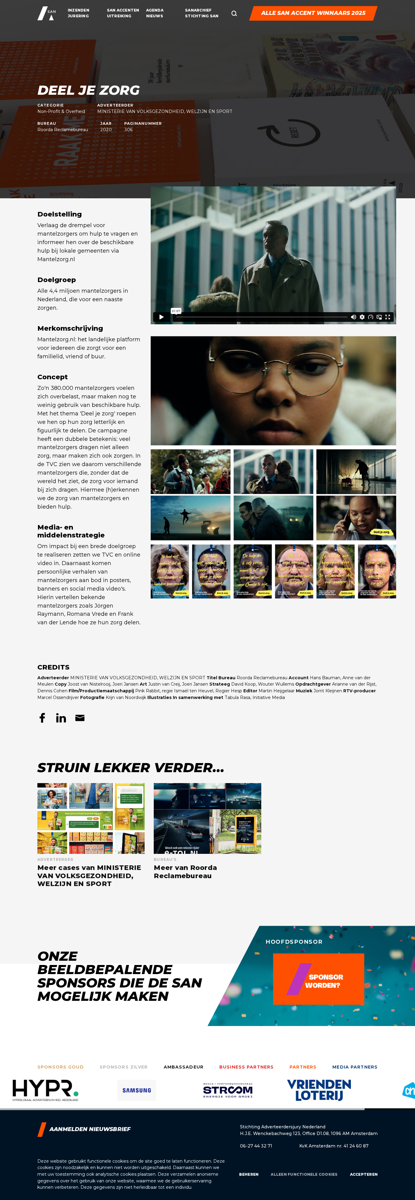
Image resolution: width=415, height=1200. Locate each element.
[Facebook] (42, 718)
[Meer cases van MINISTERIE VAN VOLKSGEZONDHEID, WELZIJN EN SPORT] (91, 835)
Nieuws (154, 16)
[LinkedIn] (61, 718)
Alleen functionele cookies (304, 1174)
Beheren (249, 1174)
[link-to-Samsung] (45, 1095)
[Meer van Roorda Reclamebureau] (207, 835)
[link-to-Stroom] (136, 1095)
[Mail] (80, 718)
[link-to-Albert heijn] (319, 1095)
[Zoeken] (234, 13)
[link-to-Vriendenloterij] (227, 1095)
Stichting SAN (201, 16)
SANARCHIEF (198, 10)
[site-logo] (46, 13)
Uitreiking (119, 16)
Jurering (78, 16)
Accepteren (364, 1174)
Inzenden (78, 10)
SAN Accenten (123, 10)
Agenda (154, 10)
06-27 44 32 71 (256, 1146)
